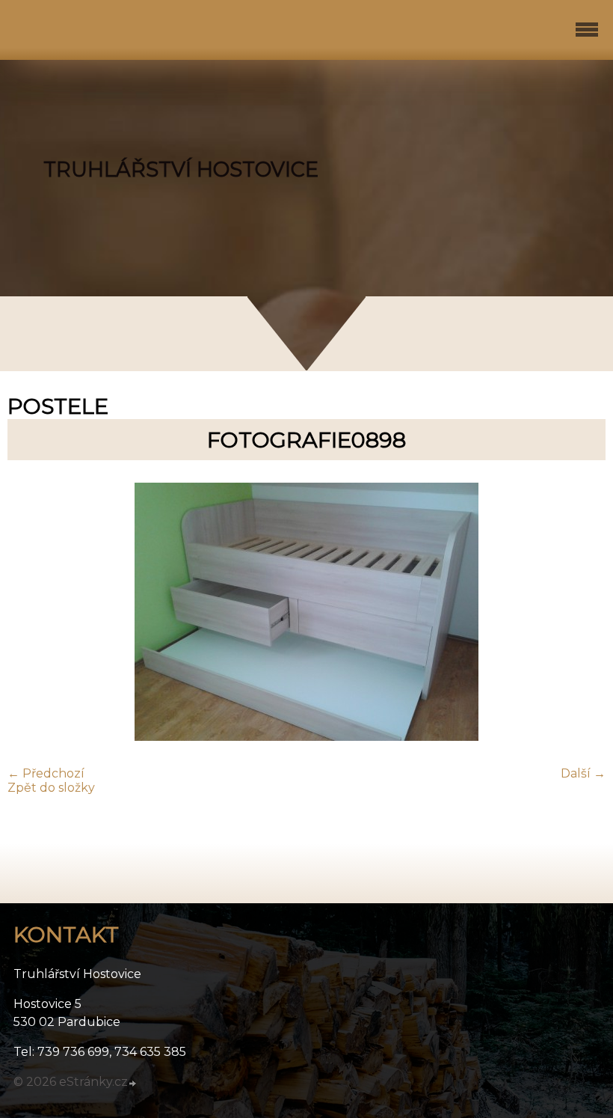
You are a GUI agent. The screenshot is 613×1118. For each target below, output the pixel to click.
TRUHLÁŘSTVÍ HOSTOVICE (180, 169)
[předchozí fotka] (32, 613)
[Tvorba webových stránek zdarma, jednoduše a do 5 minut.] (133, 1083)
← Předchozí (45, 773)
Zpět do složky (51, 788)
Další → (583, 773)
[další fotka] (581, 613)
